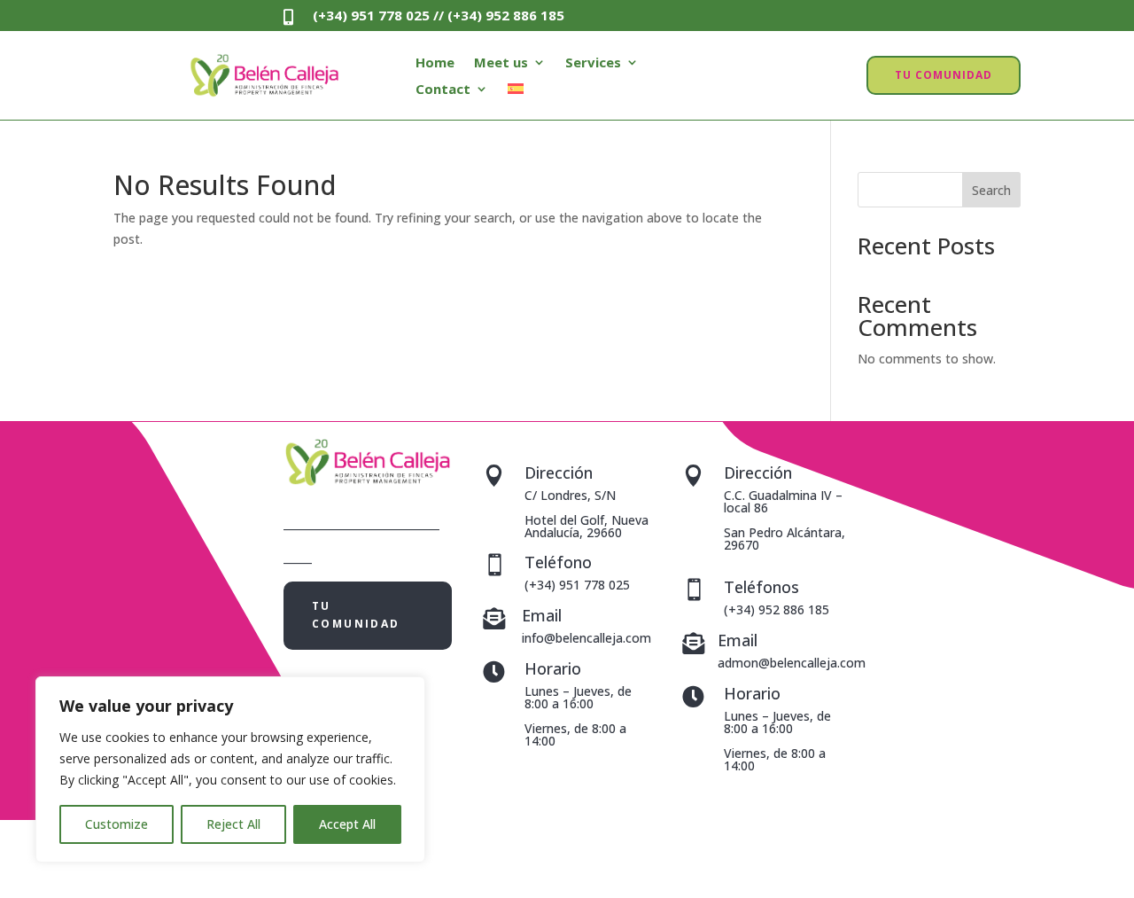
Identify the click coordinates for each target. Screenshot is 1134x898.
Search (991, 190)
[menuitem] (516, 92)
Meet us (501, 63)
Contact (443, 90)
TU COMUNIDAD (943, 74)
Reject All (233, 824)
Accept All (347, 824)
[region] (230, 769)
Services (593, 63)
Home (435, 63)
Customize (116, 824)
